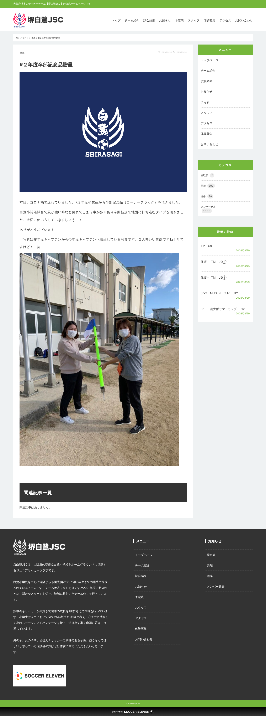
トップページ (209, 60)
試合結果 (149, 20)
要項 (207, 185)
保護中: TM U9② (213, 261)
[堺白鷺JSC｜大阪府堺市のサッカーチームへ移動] (16, 38)
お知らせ (165, 20)
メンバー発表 (208, 206)
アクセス (225, 20)
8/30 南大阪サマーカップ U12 (223, 309)
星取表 (207, 175)
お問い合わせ (244, 20)
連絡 (22, 53)
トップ (116, 20)
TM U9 (206, 246)
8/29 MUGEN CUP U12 (219, 293)
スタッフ (194, 20)
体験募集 (209, 20)
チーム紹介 (132, 20)
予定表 (179, 20)
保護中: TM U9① (213, 277)
